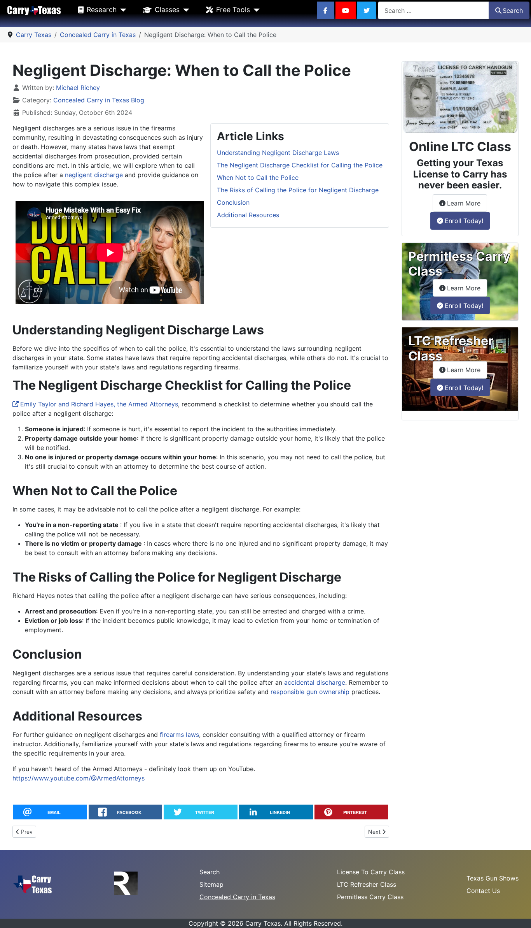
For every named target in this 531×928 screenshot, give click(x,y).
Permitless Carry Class (370, 897)
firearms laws (179, 734)
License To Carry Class (371, 872)
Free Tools (233, 9)
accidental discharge (314, 682)
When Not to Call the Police (258, 177)
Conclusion (233, 202)
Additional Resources (248, 215)
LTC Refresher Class (366, 884)
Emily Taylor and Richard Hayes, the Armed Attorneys (99, 404)
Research (102, 9)
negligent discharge (94, 175)
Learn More (467, 203)
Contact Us (483, 891)
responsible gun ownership (310, 692)
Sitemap (211, 884)
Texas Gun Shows (492, 878)
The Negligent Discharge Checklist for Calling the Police (300, 165)
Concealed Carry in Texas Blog (98, 100)
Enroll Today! (464, 221)
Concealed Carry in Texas (237, 897)
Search (513, 10)
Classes (167, 9)
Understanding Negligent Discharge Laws (278, 152)
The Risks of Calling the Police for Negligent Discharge (298, 190)
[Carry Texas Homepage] (34, 10)
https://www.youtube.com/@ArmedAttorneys (78, 778)
